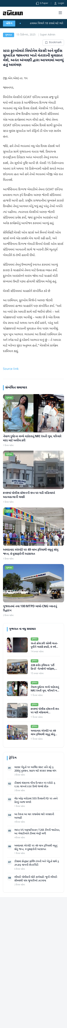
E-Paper (44, 3)
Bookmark (55, 42)
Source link (11, 369)
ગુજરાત (8, 34)
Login (61, 3)
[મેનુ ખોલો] (60, 12)
